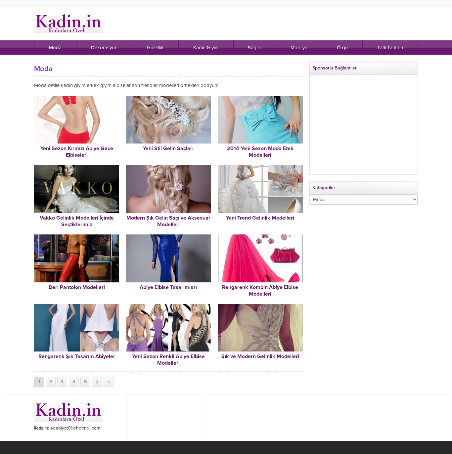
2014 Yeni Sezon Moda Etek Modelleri (260, 151)
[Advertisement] (364, 127)
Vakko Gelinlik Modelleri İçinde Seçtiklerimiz (77, 221)
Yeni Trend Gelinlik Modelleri (260, 218)
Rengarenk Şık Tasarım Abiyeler (76, 356)
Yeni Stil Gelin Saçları (168, 148)
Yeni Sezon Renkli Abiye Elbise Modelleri (168, 359)
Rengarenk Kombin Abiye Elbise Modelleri (260, 290)
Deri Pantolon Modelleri (77, 287)
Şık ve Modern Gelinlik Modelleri (260, 356)
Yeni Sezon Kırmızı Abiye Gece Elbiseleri (76, 151)
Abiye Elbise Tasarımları (168, 287)
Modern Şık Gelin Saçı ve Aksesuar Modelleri (168, 221)
